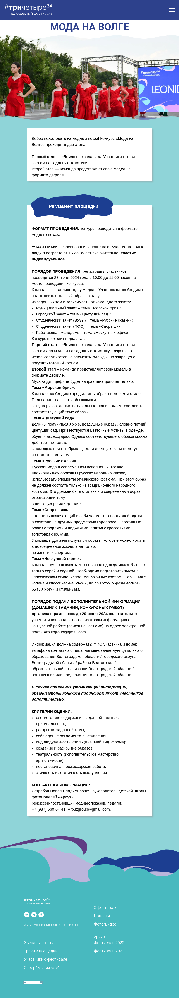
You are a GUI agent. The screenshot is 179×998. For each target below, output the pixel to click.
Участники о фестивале (45, 959)
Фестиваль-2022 (109, 942)
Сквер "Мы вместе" (41, 967)
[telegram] (34, 914)
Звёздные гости (39, 942)
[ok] (41, 914)
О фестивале (105, 907)
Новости (102, 916)
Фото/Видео (105, 924)
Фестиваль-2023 (109, 951)
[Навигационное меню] (172, 10)
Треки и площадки (40, 951)
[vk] (26, 914)
